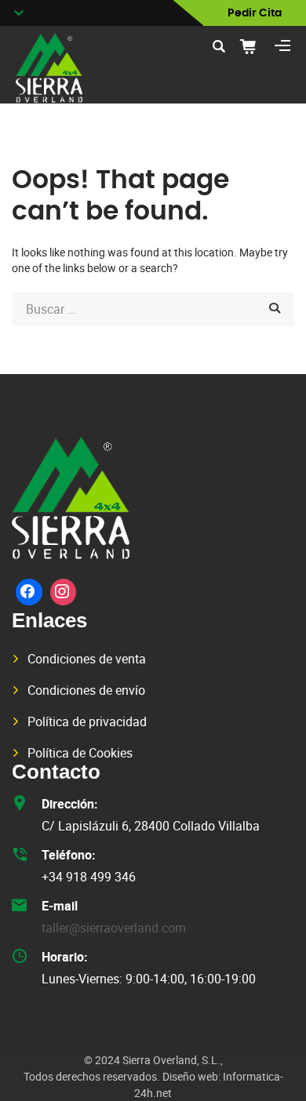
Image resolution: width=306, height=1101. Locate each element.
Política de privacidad (87, 721)
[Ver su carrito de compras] (253, 46)
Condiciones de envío (86, 690)
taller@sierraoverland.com (114, 927)
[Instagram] (63, 592)
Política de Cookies (80, 752)
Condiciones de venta (86, 658)
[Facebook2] (29, 592)
